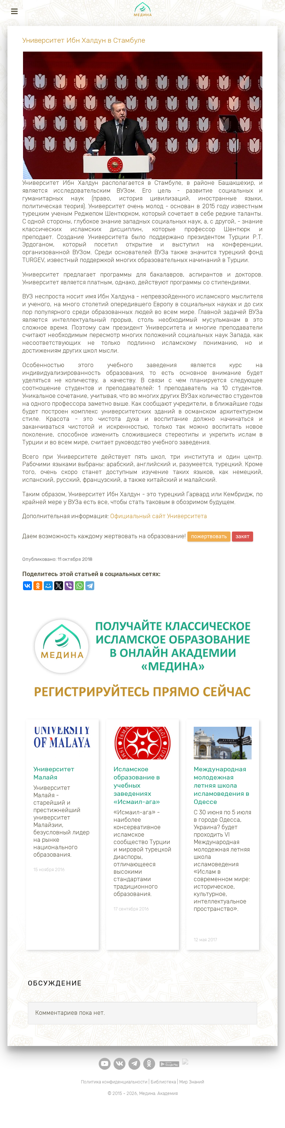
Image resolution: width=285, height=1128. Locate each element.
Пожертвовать (209, 536)
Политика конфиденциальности (114, 1082)
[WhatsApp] (79, 585)
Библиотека (163, 1082)
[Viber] (69, 585)
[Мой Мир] (48, 585)
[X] (58, 585)
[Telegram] (89, 585)
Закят (242, 536)
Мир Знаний (191, 1082)
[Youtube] (105, 1064)
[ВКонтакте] (27, 585)
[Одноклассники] (37, 585)
